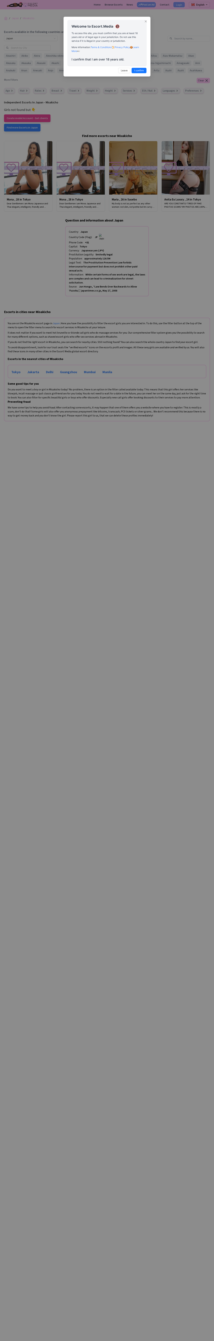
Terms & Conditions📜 (103, 47)
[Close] (145, 21)
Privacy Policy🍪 (124, 47)
